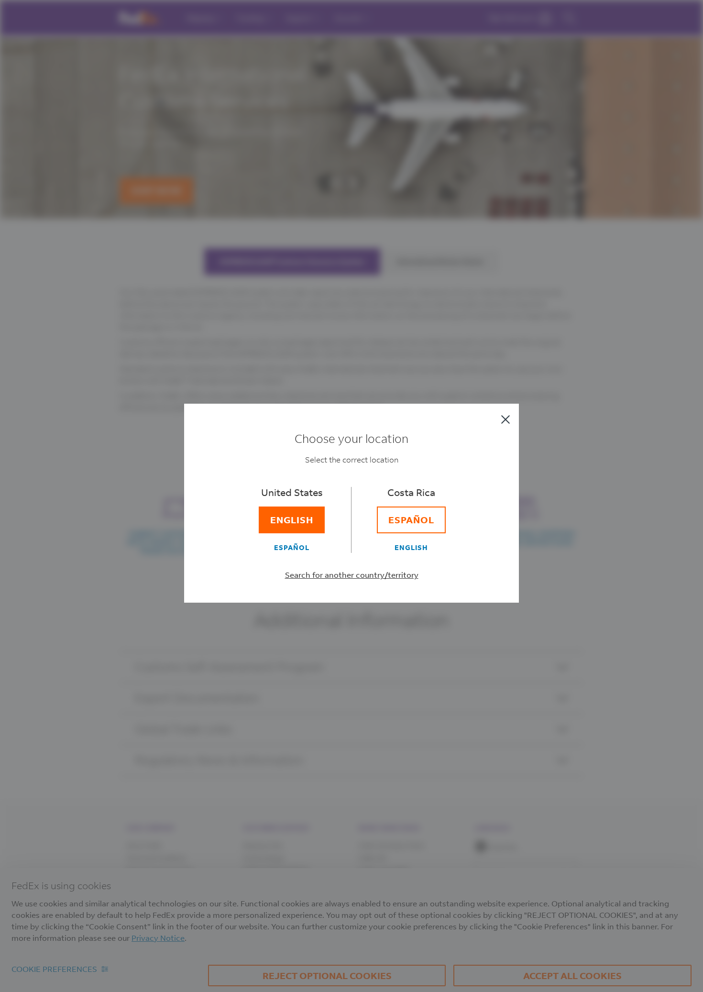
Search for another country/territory (351, 575)
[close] (505, 419)
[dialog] (351, 496)
